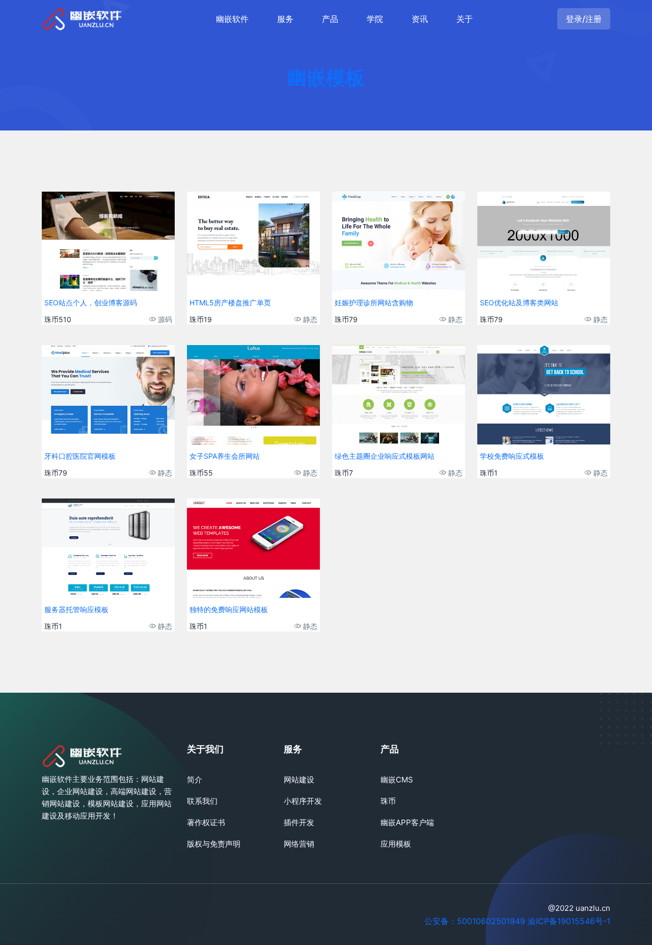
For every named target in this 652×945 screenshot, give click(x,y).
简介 (194, 779)
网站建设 (299, 779)
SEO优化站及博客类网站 (519, 302)
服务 (285, 19)
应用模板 (396, 844)
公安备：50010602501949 (474, 921)
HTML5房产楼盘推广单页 (230, 302)
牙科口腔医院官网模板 (80, 456)
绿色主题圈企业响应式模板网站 (384, 456)
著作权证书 (206, 822)
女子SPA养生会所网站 (224, 456)
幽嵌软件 (232, 19)
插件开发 (299, 822)
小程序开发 (303, 801)
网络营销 (299, 844)
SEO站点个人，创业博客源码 (90, 302)
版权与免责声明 (213, 844)
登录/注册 (584, 19)
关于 (464, 19)
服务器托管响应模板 (76, 609)
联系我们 (202, 801)
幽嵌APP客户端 (407, 822)
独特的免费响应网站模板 (228, 609)
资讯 (420, 19)
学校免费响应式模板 (512, 456)
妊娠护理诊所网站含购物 (374, 302)
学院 (375, 19)
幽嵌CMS (397, 779)
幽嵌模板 (326, 77)
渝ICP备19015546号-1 (569, 921)
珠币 (388, 801)
